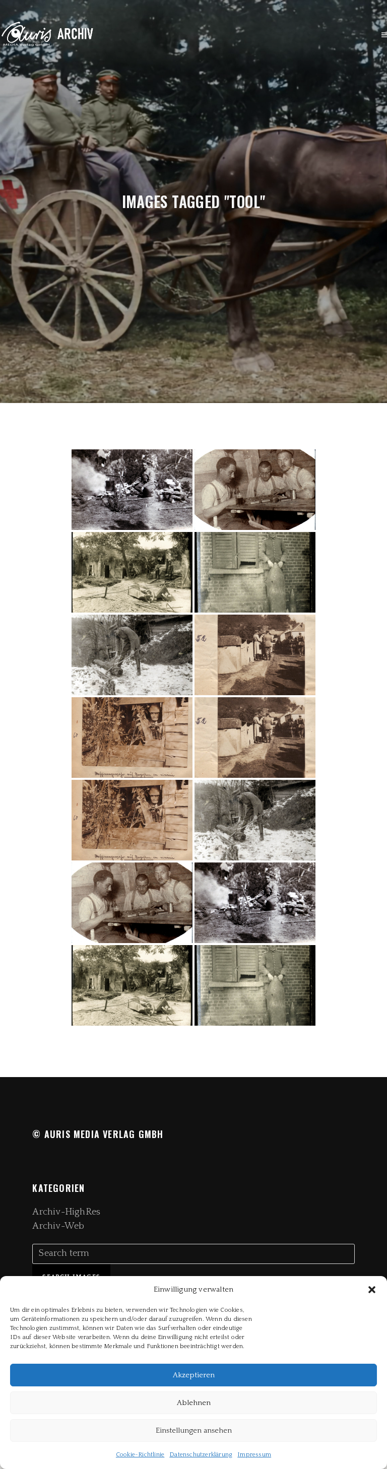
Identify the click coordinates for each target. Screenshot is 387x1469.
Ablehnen (194, 1402)
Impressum (254, 1454)
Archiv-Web (58, 1226)
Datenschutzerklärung (200, 1454)
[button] (372, 1290)
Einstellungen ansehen (194, 1430)
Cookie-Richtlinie (140, 1454)
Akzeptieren (194, 1375)
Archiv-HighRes (66, 1212)
